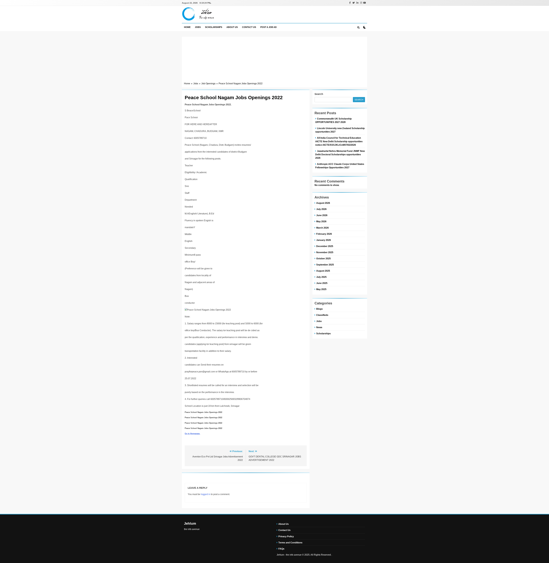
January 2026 (323, 240)
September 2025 (325, 264)
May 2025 (321, 289)
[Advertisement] (274, 60)
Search (319, 94)
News (319, 327)
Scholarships (213, 27)
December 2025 (324, 246)
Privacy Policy (286, 536)
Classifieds (322, 315)
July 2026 (321, 209)
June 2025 (321, 283)
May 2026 (321, 221)
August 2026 (323, 203)
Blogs (319, 309)
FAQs (281, 548)
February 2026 (324, 234)
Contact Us (249, 27)
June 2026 (321, 215)
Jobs (198, 27)
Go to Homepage (192, 433)
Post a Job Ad (268, 27)
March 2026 (322, 227)
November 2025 (324, 252)
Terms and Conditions (290, 542)
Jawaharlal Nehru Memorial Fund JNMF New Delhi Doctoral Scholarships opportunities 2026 (340, 154)
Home (187, 27)
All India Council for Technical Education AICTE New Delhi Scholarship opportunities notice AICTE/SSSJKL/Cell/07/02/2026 (339, 141)
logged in (205, 494)
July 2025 (321, 277)
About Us (232, 27)
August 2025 (323, 270)
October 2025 (323, 258)
